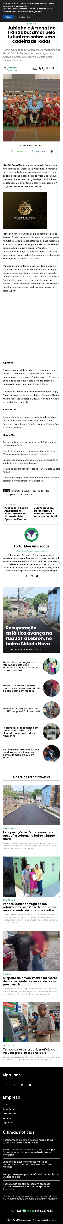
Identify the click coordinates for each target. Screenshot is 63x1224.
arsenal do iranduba (21, 491)
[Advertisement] (31, 328)
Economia (9, 1046)
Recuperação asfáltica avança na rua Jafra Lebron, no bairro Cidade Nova (30, 444)
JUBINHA (29, 494)
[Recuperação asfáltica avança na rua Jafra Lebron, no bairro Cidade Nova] (31, 620)
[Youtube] (37, 575)
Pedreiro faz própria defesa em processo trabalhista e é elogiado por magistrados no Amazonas (31, 479)
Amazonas (9, 829)
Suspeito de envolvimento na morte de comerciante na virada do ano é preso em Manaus (30, 461)
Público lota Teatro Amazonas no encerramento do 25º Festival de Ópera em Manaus (16, 514)
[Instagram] (31, 575)
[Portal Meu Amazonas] (31, 535)
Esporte (31, 24)
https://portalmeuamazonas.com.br (31, 551)
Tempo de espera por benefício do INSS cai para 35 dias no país (31, 470)
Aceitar (8, 17)
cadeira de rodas (41, 491)
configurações (35, 11)
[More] (52, 151)
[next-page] (55, 592)
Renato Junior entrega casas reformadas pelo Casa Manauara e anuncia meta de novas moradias (29, 453)
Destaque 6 (9, 494)
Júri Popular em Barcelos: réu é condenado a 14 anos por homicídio (46, 512)
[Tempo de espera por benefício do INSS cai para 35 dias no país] (51, 710)
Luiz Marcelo (12, 649)
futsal (19, 494)
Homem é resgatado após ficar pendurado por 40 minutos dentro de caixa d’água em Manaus (21, 753)
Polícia (7, 974)
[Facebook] (26, 575)
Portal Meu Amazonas (12, 69)
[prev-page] (50, 592)
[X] (22, 1085)
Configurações (24, 17)
